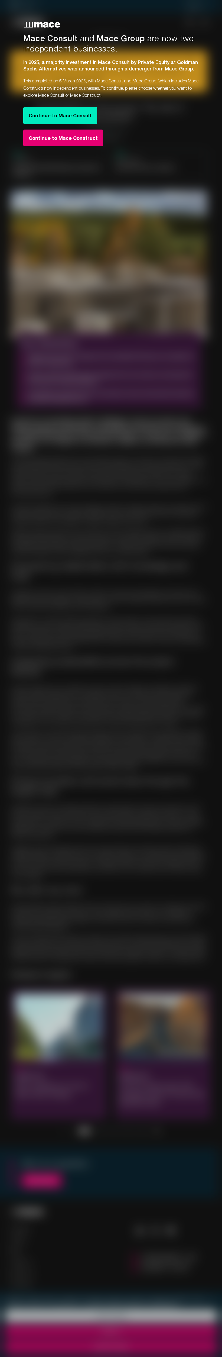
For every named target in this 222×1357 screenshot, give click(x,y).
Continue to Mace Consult (60, 115)
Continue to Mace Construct (63, 138)
